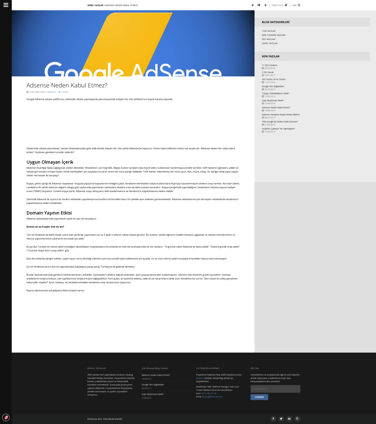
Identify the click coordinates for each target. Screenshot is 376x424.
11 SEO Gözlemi (269, 65)
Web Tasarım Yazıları (273, 35)
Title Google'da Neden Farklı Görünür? (280, 121)
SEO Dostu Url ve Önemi (273, 79)
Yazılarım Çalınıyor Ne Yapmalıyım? (278, 128)
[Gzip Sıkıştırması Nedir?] (265, 5)
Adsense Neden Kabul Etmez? (276, 107)
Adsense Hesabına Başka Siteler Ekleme (281, 114)
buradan (200, 378)
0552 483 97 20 (209, 393)
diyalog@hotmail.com (212, 396)
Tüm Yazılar (268, 31)
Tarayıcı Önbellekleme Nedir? (275, 93)
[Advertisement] (133, 125)
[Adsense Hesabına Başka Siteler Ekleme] (253, 5)
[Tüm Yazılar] (258, 5)
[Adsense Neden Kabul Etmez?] (133, 72)
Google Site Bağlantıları (273, 86)
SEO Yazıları (268, 39)
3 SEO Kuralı (267, 72)
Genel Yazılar (269, 43)
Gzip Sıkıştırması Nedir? (273, 100)
